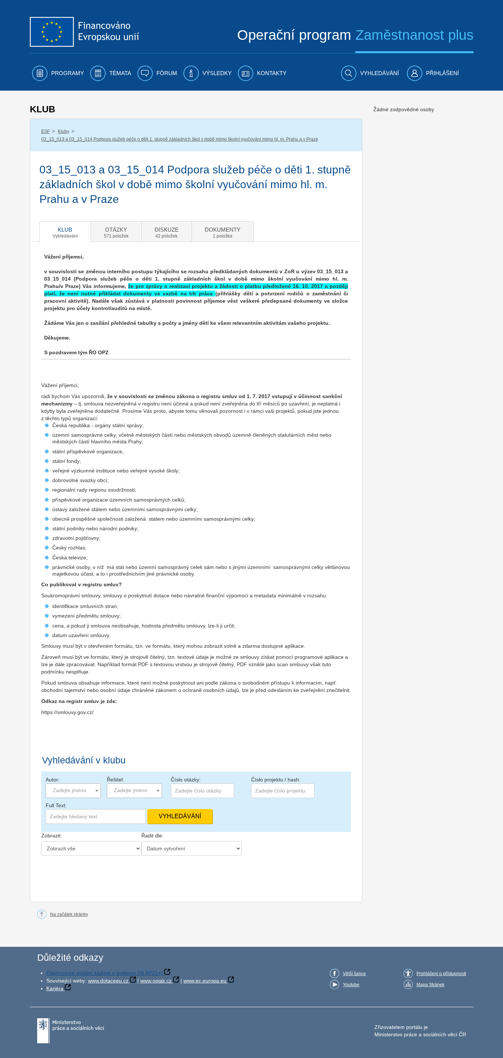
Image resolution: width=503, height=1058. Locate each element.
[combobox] (73, 790)
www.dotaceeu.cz (108, 981)
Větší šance (354, 973)
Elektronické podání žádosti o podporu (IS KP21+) (104, 973)
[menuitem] (58, 73)
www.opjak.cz (156, 981)
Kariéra (54, 988)
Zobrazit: (51, 836)
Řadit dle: (152, 836)
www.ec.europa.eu (204, 981)
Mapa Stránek (430, 984)
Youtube (351, 984)
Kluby (63, 131)
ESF (45, 131)
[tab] (65, 231)
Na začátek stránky (69, 914)
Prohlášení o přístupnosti (441, 973)
